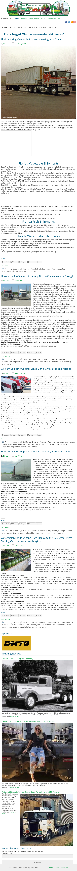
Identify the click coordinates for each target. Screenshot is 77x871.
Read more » (5, 266)
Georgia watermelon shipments (25, 533)
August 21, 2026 (14, 717)
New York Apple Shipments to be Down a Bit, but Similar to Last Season (29, 721)
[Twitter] (68, 22)
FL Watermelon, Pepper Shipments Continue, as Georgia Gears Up (37, 451)
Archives (43, 27)
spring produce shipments (52, 533)
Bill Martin (6, 44)
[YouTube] (74, 22)
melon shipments (9, 444)
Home (4, 27)
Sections (52, 27)
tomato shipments (29, 446)
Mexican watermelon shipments (51, 625)
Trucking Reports (12, 269)
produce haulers (48, 444)
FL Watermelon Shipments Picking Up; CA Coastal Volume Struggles (38, 276)
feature (26, 269)
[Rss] (71, 22)
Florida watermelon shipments (25, 271)
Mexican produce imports (29, 444)
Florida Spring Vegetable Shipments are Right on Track (31, 39)
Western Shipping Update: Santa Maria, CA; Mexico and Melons (36, 368)
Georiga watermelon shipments (36, 361)
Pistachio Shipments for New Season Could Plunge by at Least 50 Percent (30, 792)
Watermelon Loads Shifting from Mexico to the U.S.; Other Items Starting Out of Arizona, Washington (36, 539)
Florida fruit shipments (40, 269)
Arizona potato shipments (34, 622)
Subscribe (33, 27)
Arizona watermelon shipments (59, 622)
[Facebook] (65, 22)
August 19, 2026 (14, 787)
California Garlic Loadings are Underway (17, 658)
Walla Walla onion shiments (35, 627)
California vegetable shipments (36, 359)
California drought (30, 442)
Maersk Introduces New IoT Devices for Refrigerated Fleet (40, 18)
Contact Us (21, 27)
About (12, 27)
